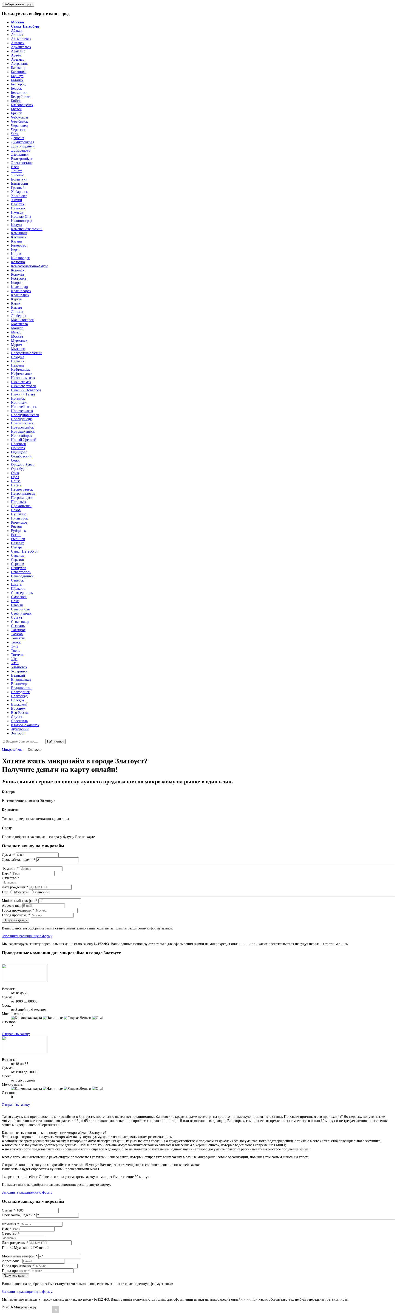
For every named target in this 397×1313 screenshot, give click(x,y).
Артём (16, 55)
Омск (15, 460)
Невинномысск (23, 378)
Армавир (18, 51)
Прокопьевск (21, 506)
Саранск (17, 555)
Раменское (19, 522)
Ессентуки (19, 179)
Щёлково (18, 588)
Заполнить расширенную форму (27, 936)
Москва (17, 336)
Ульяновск (19, 667)
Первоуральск (22, 489)
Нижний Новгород (26, 390)
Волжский (19, 704)
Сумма (8, 855)
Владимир (19, 684)
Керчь (15, 249)
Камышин (19, 233)
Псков (16, 510)
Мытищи (18, 349)
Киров (16, 254)
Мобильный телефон (19, 901)
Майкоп (17, 328)
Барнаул (17, 76)
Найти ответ (55, 741)
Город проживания (18, 910)
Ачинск (17, 35)
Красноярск (20, 295)
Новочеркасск (22, 411)
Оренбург (18, 469)
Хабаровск (19, 192)
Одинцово (19, 452)
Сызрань (18, 626)
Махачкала (19, 324)
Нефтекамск (20, 369)
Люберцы (18, 316)
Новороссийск (22, 427)
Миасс (16, 332)
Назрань (17, 365)
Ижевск (17, 212)
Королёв (17, 274)
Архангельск (21, 47)
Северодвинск (22, 576)
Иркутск (17, 204)
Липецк (17, 311)
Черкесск (18, 130)
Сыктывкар (20, 622)
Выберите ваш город (18, 4)
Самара (17, 547)
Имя (6, 873)
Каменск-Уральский (27, 229)
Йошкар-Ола (21, 216)
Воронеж (18, 708)
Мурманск (19, 340)
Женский (41, 892)
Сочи (15, 601)
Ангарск (17, 43)
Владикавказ (21, 679)
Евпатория (19, 183)
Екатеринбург (22, 159)
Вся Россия (19, 712)
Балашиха (18, 72)
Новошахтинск (23, 431)
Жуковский (20, 729)
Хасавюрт (19, 196)
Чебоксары (19, 117)
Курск (15, 303)
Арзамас (17, 59)
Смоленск (19, 597)
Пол (5, 892)
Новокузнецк (21, 419)
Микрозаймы (12, 749)
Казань (16, 241)
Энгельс (17, 175)
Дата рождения (15, 887)
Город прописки (16, 915)
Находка (17, 357)
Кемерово (18, 245)
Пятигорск (19, 518)
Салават (17, 543)
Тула (14, 646)
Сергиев (17, 564)
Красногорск (21, 291)
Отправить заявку (16, 1034)
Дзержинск (19, 154)
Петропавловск (23, 493)
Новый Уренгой (23, 440)
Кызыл (16, 307)
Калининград (21, 221)
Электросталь (21, 163)
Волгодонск (20, 692)
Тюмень (17, 655)
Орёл (15, 477)
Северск (17, 580)
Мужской (21, 892)
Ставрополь (20, 609)
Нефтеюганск (21, 374)
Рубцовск (18, 531)
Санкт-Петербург (24, 551)
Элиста (16, 171)
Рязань (16, 535)
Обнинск (18, 448)
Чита (15, 134)
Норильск (18, 402)
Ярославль (19, 721)
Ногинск (18, 398)
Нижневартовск (23, 386)
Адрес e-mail (11, 905)
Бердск (16, 88)
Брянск (16, 113)
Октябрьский (21, 456)
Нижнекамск (21, 382)
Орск (15, 473)
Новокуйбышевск (25, 415)
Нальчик (17, 361)
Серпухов (18, 568)
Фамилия (10, 868)
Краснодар (19, 287)
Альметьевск (21, 39)
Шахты (16, 584)
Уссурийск (19, 671)
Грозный (18, 187)
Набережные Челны (26, 353)
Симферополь (22, 593)
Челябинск (19, 121)
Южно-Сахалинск (25, 725)
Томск (16, 642)
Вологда (17, 700)
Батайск (17, 80)
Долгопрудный (23, 146)
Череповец (19, 125)
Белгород (18, 84)
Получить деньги (15, 920)
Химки (16, 200)
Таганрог (18, 630)
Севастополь (21, 572)
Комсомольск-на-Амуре (29, 266)
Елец (15, 167)
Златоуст (18, 733)
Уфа (14, 659)
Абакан (17, 30)
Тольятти (18, 638)
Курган (16, 299)
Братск (16, 109)
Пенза (15, 481)
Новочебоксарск (24, 407)
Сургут (16, 617)
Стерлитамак (21, 613)
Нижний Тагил (23, 394)
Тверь (15, 650)
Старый (17, 605)
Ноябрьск (18, 444)
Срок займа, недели (18, 859)
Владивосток (21, 688)
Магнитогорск (22, 320)
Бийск (16, 101)
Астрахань (19, 63)
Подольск (18, 502)
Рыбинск (18, 539)
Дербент (17, 138)
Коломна (18, 262)
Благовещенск (22, 105)
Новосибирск (21, 436)
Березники (19, 92)
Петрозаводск (22, 498)
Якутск (16, 717)
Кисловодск (20, 258)
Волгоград (19, 696)
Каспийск (18, 237)
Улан (15, 663)
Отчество (10, 878)
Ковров (17, 283)
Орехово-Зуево (22, 464)
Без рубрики (20, 97)
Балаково (18, 68)
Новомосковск (22, 423)
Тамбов (17, 634)
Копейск (17, 270)
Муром (16, 345)
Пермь (16, 485)
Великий (18, 675)
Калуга (16, 225)
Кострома (18, 278)
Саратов (17, 560)
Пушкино (18, 514)
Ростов (16, 526)
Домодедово (20, 150)
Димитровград (22, 142)
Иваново (18, 208)
